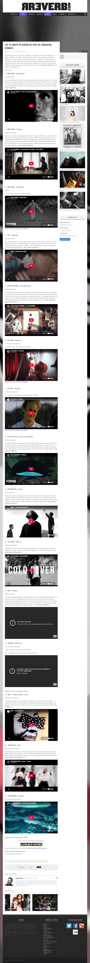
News (44, 944)
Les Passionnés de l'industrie (50, 941)
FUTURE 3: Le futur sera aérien (67, 169)
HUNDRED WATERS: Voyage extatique (45, 908)
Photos (45, 947)
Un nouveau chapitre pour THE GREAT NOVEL (70, 209)
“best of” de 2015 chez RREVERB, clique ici (34, 848)
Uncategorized (46, 952)
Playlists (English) (47, 950)
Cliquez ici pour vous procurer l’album (16, 228)
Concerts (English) (47, 933)
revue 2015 (40, 861)
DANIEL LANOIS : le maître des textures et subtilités (71, 84)
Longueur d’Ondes (47, 65)
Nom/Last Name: (64, 227)
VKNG (46, 861)
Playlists (40, 14)
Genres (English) (47, 936)
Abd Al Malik (9, 861)
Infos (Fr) (45, 938)
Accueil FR (14, 14)
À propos (62, 14)
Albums (22, 14)
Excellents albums (72, 65)
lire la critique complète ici (25, 145)
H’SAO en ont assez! (64, 104)
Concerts (31, 14)
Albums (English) (47, 928)
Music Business (46, 943)
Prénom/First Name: (65, 222)
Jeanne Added (32, 861)
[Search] (85, 14)
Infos (54, 14)
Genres (47, 14)
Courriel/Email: (63, 233)
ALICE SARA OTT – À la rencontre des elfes (69, 122)
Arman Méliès (17, 861)
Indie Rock (24, 861)
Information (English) (48, 937)
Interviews (45, 940)
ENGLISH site (71, 14)
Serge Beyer (8, 51)
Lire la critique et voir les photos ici (15, 757)
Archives (45, 930)
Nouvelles (45, 946)
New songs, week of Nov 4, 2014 (18, 908)
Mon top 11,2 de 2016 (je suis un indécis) (69, 150)
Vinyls (44, 953)
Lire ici (28, 193)
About (44, 925)
